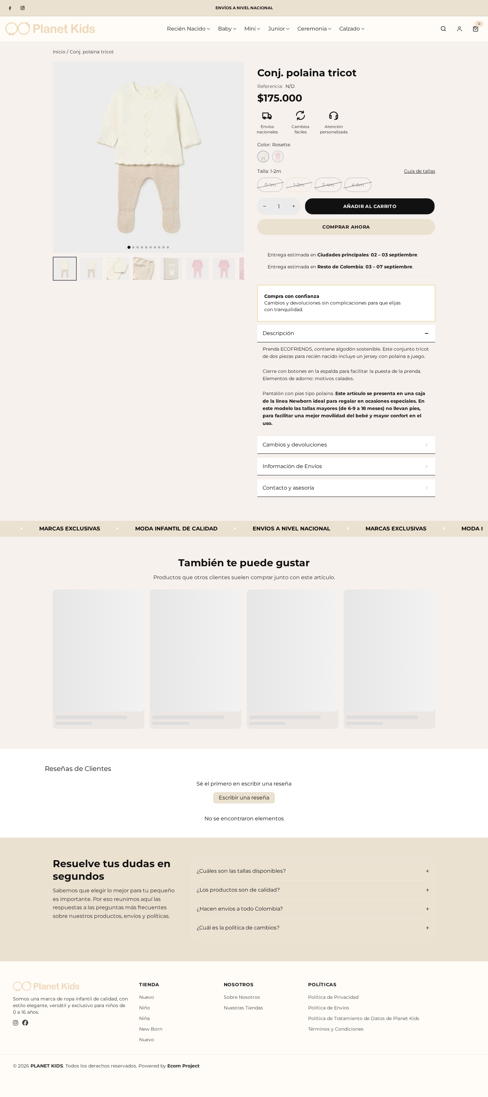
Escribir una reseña (244, 797)
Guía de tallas (419, 171)
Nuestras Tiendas (243, 1008)
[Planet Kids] (50, 28)
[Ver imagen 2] (91, 269)
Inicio (59, 52)
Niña (144, 1018)
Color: (273, 145)
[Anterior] (63, 157)
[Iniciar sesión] (459, 29)
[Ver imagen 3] (118, 269)
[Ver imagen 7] (224, 269)
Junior (276, 29)
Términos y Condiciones (336, 1029)
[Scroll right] (240, 269)
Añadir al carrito (369, 206)
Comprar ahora (346, 227)
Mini (250, 29)
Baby (225, 29)
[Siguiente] (233, 157)
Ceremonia (312, 29)
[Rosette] (278, 157)
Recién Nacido (186, 29)
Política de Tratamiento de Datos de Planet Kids (363, 1018)
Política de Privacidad (333, 997)
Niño (144, 1008)
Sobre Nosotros (242, 997)
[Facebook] (10, 8)
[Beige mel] (263, 157)
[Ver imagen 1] (65, 269)
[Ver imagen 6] (197, 269)
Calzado (349, 29)
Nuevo (146, 997)
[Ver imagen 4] (144, 269)
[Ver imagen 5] (171, 269)
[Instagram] (22, 8)
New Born (150, 1029)
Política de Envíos (328, 1008)
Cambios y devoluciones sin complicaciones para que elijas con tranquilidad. (332, 302)
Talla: (269, 171)
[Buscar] (443, 29)
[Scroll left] (57, 269)
